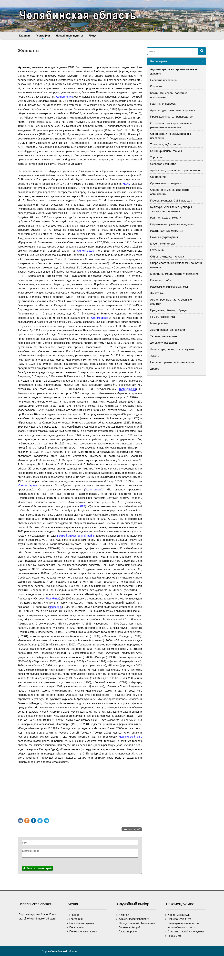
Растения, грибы (161, 280)
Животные (157, 293)
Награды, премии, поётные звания (172, 362)
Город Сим (174, 935)
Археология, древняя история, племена (175, 170)
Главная (24, 35)
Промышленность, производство (171, 116)
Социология (158, 176)
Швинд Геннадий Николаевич (137, 923)
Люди (92, 35)
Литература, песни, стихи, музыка (172, 349)
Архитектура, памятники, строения (172, 110)
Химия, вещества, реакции (167, 329)
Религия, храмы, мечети (165, 217)
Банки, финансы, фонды (166, 151)
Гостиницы (157, 250)
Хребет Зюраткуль (179, 914)
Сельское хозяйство (163, 163)
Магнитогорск (93, 489)
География (43, 35)
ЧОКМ (127, 183)
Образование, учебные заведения (172, 224)
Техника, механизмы (163, 336)
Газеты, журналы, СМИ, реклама (171, 200)
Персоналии (76, 927)
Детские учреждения (163, 342)
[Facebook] (33, 820)
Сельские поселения (163, 80)
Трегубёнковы (127, 389)
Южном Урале (64, 96)
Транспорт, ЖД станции (165, 144)
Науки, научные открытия (166, 230)
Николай (124, 914)
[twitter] (40, 820)
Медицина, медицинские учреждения (174, 273)
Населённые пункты (69, 35)
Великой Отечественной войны (76, 535)
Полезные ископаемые (83, 931)
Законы (154, 355)
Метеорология (159, 323)
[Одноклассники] (27, 820)
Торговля (156, 157)
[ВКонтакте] (20, 820)
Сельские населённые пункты (186, 931)
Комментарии (132, 829)
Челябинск (52, 598)
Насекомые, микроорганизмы (169, 286)
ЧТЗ (82, 506)
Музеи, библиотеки (162, 243)
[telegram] (46, 820)
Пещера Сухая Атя (179, 919)
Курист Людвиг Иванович (134, 919)
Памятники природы (163, 103)
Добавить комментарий (37, 868)
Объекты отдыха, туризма (167, 256)
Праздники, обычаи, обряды (168, 310)
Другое (154, 368)
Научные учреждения (164, 237)
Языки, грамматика (162, 316)
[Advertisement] (80, 790)
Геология (156, 86)
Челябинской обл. (130, 736)
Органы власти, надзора (166, 183)
